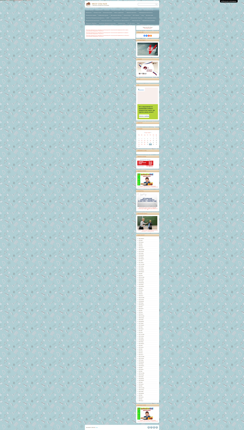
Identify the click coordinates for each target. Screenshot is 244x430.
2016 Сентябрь (141, 249)
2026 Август (141, 400)
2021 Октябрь (141, 336)
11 (141, 140)
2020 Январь (141, 303)
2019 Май (140, 291)
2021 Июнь (141, 332)
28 (150, 144)
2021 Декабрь (141, 339)
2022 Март (141, 345)
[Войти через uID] (144, 36)
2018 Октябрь (141, 279)
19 (144, 142)
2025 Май (140, 395)
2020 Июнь (141, 312)
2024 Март (141, 382)
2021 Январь (141, 323)
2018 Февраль (141, 271)
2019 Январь (141, 284)
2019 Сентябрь (141, 297)
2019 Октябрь (141, 299)
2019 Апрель (141, 290)
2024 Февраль (141, 380)
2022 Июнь (141, 350)
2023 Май (140, 371)
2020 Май (140, 310)
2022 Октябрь (141, 358)
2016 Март (141, 240)
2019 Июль (141, 293)
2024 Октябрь (141, 389)
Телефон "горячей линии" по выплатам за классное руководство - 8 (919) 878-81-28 (148, 231)
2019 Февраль (141, 286)
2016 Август (141, 247)
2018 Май (140, 273)
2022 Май (140, 349)
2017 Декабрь (141, 269)
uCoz (97, 427)
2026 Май (140, 398)
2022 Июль (141, 352)
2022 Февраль (141, 343)
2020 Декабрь (141, 321)
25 (141, 144)
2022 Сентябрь (141, 356)
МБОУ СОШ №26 (99, 4)
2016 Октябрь (141, 251)
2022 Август (141, 354)
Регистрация (146, 28)
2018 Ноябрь (141, 280)
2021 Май (140, 330)
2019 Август (141, 295)
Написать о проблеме (144, 116)
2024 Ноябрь (141, 391)
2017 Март (141, 260)
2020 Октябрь (141, 317)
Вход (150, 28)
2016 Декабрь (141, 255)
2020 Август (141, 314)
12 (144, 140)
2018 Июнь (141, 275)
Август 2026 (147, 132)
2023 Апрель (141, 369)
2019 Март (141, 288)
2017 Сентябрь (141, 264)
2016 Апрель (141, 242)
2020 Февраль (141, 304)
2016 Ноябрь (141, 253)
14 (150, 140)
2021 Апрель (141, 328)
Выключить (16, 0)
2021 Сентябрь (141, 334)
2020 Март (141, 306)
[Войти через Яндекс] (149, 36)
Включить (21, 0)
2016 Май (140, 244)
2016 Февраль (141, 238)
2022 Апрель (141, 347)
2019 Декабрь (141, 301)
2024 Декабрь (141, 393)
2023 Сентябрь (141, 373)
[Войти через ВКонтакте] (147, 36)
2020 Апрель (141, 308)
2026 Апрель (141, 397)
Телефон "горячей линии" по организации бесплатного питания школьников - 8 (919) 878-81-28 (148, 187)
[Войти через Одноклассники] (151, 36)
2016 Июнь (141, 245)
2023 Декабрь (141, 378)
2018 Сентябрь (141, 277)
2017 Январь (141, 256)
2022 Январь (141, 341)
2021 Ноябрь (141, 338)
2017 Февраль (141, 258)
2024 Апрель (141, 384)
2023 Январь (141, 363)
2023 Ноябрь (141, 376)
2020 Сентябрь (141, 315)
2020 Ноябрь (141, 319)
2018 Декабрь (141, 282)
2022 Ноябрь (141, 360)
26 (144, 144)
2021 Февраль (141, 325)
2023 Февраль (141, 365)
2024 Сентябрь (141, 387)
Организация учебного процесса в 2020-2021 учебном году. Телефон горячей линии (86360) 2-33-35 (148, 208)
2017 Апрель (141, 262)
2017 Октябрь (141, 266)
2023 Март (141, 367)
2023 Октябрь (141, 374)
